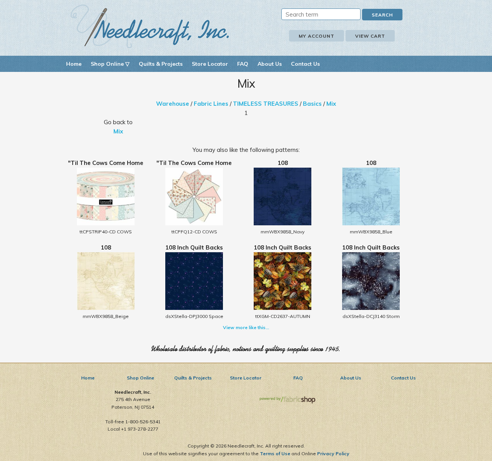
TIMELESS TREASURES (265, 103)
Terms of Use (275, 453)
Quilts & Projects (161, 63)
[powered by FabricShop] (287, 400)
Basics (312, 103)
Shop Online (140, 378)
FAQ (242, 63)
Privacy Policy (333, 453)
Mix (331, 103)
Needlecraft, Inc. (150, 26)
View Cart (370, 36)
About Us (270, 63)
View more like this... (246, 327)
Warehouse (172, 103)
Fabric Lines (211, 103)
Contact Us (305, 63)
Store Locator (210, 63)
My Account (316, 36)
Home (73, 63)
